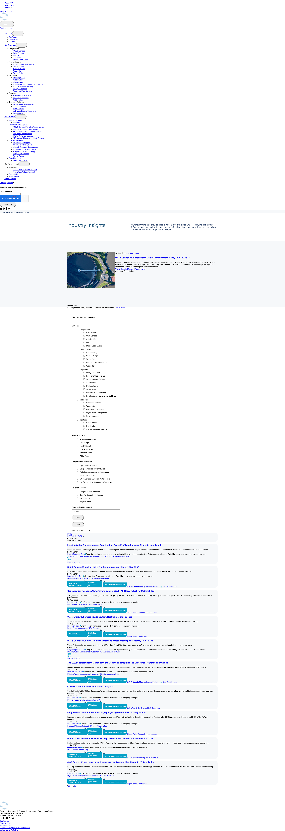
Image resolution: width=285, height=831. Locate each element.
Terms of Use (5, 825)
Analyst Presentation (88, 439)
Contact (3, 183)
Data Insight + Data (131, 253)
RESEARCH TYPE (74, 536)
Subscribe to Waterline (9, 830)
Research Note (86, 453)
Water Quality (18, 66)
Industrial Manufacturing (23, 86)
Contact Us (9, 3)
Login (10, 11)
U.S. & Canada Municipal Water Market (28, 127)
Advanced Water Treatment (24, 111)
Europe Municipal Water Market (25, 129)
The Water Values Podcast (24, 172)
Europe (16, 55)
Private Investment (20, 98)
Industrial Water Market (22, 134)
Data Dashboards (20, 160)
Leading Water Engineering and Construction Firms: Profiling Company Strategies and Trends (114, 545)
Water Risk (17, 71)
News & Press (10, 179)
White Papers (18, 156)
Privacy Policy (6, 823)
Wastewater (18, 80)
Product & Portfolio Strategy (24, 149)
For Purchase (85, 498)
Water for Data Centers (22, 91)
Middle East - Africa (102, 556)
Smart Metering (19, 106)
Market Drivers (85, 350)
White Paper (85, 456)
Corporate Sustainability (23, 95)
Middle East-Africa (20, 60)
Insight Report (85, 446)
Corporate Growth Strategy (24, 151)
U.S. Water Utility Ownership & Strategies (29, 138)
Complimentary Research (90, 492)
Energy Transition (20, 89)
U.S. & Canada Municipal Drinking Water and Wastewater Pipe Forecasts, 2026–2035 (110, 640)
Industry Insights (15, 120)
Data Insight (84, 443)
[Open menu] (17, 33)
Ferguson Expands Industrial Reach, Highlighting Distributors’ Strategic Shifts (106, 712)
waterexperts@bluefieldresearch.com (15, 828)
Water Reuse (18, 109)
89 (75, 786)
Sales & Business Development (25, 147)
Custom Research (16, 140)
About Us (8, 33)
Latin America (18, 53)
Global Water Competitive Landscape (28, 131)
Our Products (9, 117)
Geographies (85, 330)
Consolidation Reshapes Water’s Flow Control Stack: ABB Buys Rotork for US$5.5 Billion (111, 591)
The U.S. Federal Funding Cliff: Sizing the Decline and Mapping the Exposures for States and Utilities (117, 662)
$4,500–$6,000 (73, 658)
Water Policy (18, 73)
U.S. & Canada (19, 51)
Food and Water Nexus (95, 376)
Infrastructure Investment (23, 64)
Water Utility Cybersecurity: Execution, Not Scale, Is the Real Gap (100, 617)
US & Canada (91, 336)
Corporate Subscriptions (18, 125)
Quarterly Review (86, 449)
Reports (16, 122)
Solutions (83, 420)
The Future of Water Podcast (25, 170)
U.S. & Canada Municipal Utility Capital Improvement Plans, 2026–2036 (152, 257)
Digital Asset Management (23, 104)
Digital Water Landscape (23, 136)
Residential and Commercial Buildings (28, 84)
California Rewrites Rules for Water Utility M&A (90, 686)
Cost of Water (19, 69)
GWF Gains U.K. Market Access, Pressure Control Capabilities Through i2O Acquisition (110, 762)
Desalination (18, 113)
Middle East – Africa (94, 346)
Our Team (13, 37)
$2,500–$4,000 (73, 563)
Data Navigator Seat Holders (91, 495)
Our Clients (13, 39)
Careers (12, 41)
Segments (84, 370)
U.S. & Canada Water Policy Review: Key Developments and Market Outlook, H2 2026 (110, 738)
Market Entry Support (22, 142)
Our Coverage (10, 45)
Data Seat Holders (170, 586)
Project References (21, 154)
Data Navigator (10, 5)
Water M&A (18, 100)
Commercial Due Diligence (23, 145)
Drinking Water (19, 77)
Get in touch (120, 308)
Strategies (84, 400)
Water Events (14, 176)
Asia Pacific (18, 57)
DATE (69, 534)
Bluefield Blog (14, 174)
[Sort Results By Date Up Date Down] (81, 530)
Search (7, 7)
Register (3, 11)
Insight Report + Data (76, 554)
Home (5, 212)
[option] (142, 270)
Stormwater (18, 82)
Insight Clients (85, 502)
